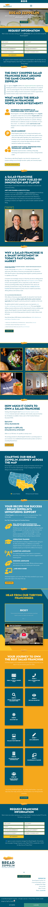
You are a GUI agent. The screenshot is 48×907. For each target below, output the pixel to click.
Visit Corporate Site (24, 876)
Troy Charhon (20, 192)
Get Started (24, 22)
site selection (19, 532)
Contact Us (41, 878)
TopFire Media (9, 901)
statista (34, 322)
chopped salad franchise (30, 85)
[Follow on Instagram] (24, 1)
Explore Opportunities (12, 164)
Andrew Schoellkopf (30, 192)
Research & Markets (25, 326)
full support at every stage (17, 517)
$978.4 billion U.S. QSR (21, 269)
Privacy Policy (24, 63)
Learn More (9, 207)
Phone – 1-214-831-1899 (40, 890)
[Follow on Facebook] (22, 1)
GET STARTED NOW (46, 18)
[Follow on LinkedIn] (26, 1)
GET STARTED (24, 797)
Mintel (24, 324)
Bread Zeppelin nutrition (32, 280)
